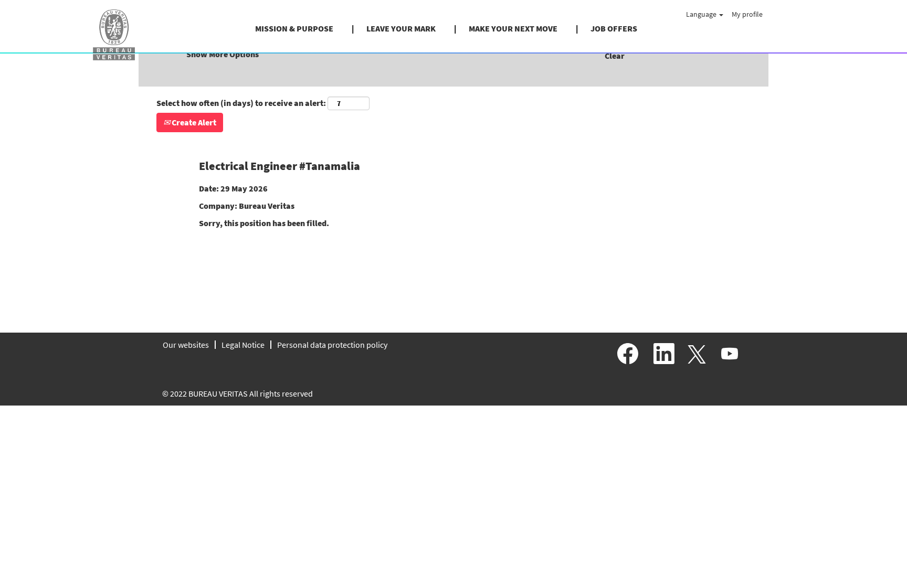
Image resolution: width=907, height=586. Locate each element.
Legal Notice (243, 344)
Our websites (186, 344)
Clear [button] (615, 55)
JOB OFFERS (613, 28)
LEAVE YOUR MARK (401, 28)
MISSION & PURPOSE (294, 28)
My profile (747, 14)
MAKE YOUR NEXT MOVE (513, 28)
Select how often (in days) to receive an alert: (241, 103)
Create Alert (193, 122)
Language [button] (702, 14)
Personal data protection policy (332, 344)
